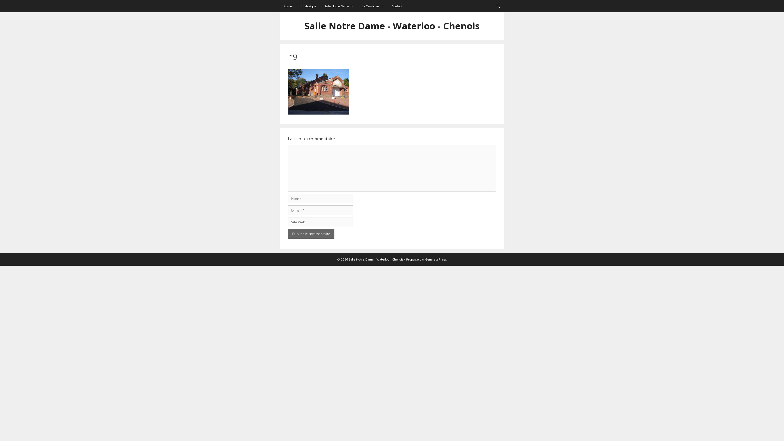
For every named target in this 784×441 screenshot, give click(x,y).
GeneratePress (436, 259)
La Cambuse (370, 6)
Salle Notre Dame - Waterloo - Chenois (392, 26)
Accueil (288, 6)
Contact (397, 6)
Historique (308, 6)
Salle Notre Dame (336, 6)
